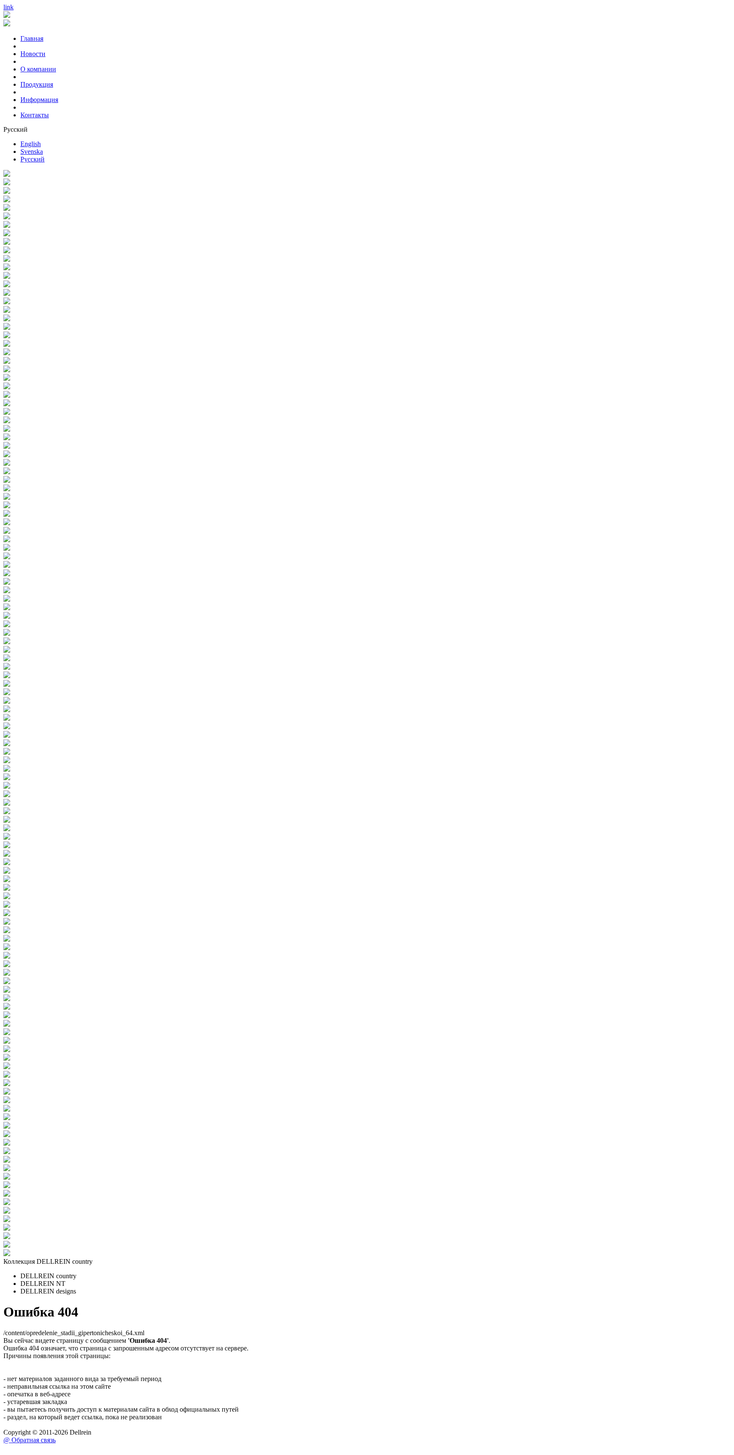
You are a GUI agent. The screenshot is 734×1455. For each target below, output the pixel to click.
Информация (39, 99)
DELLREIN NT (42, 1283)
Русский (32, 159)
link (8, 7)
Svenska (31, 151)
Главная (31, 38)
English (30, 143)
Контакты (34, 115)
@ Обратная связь (29, 1440)
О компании (38, 69)
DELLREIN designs (48, 1291)
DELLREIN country (48, 1275)
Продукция (36, 84)
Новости (32, 53)
